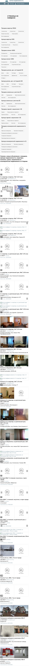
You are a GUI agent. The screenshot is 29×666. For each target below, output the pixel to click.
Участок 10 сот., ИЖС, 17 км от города (10, 557)
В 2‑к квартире (13, 62)
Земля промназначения (20, 95)
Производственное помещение (8, 138)
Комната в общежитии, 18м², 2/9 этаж (11, 349)
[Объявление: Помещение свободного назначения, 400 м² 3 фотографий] (14, 658)
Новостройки (15, 33)
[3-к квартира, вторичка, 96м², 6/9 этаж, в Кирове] (7, 197)
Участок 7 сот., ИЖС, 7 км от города (10, 578)
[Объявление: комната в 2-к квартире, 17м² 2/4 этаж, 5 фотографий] (14, 327)
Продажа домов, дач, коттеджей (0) (12, 70)
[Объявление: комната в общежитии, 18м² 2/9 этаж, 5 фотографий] (14, 347)
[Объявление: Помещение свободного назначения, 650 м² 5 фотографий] (14, 616)
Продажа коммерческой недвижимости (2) (13, 127)
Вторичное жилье (5, 33)
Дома (2, 73)
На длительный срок (5, 44)
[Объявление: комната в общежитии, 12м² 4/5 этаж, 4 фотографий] (14, 366)
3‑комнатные (21, 31)
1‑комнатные (4, 31)
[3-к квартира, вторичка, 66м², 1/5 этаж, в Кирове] (14, 228)
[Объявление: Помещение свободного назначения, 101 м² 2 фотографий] (14, 636)
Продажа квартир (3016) (8, 28)
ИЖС (2, 95)
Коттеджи (14, 73)
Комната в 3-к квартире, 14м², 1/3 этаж (11, 381)
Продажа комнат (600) (8, 50)
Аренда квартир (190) (7, 39)
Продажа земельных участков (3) (11, 92)
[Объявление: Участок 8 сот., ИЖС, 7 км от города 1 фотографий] (14, 596)
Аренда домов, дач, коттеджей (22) (12, 81)
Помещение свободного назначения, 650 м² (12, 618)
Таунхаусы (21, 73)
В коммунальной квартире (16, 53)
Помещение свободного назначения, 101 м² (12, 638)
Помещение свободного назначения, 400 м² (12, 659)
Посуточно (15, 44)
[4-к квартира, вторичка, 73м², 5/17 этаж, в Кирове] (7, 175)
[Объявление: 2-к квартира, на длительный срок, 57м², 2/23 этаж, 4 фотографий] (7, 292)
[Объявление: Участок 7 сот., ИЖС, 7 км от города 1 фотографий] (14, 576)
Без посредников (5, 36)
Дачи (8, 73)
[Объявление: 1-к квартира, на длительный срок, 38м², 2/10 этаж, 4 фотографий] (7, 271)
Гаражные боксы (4, 114)
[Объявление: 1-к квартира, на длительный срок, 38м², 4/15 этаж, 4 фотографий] (14, 303)
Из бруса (3, 78)
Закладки (12, 3)
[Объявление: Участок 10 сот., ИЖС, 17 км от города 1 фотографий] (14, 556)
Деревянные (14, 75)
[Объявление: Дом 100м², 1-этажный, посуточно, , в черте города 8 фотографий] (7, 498)
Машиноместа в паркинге (13, 112)
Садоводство (9, 95)
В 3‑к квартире (22, 62)
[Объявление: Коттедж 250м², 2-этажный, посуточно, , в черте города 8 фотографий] (7, 476)
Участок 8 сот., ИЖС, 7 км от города (10, 598)
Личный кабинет (20, 3)
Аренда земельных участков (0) (10, 100)
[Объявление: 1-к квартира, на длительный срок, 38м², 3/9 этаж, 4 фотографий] (7, 252)
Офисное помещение (6, 130)
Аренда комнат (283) (7, 59)
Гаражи (3, 112)
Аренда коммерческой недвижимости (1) (13, 141)
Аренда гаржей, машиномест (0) (11, 117)
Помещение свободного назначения (9, 133)
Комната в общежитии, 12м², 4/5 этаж (10, 367)
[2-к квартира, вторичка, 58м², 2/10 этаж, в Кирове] (7, 217)
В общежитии (4, 53)
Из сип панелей (23, 75)
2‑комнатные (12, 31)
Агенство (3, 97)
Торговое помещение (18, 130)
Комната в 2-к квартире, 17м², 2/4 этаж (11, 329)
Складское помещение (6, 135)
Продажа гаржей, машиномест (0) (11, 109)
